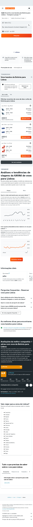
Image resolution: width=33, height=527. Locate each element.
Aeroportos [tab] (6, 471)
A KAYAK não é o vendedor (9, 513)
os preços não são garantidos (8, 509)
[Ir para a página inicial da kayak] (10, 8)
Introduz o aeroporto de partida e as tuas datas (14, 327)
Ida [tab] (11, 94)
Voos (14, 497)
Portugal (19, 497)
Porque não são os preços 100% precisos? (13, 519)
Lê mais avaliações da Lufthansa (8, 393)
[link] (16, 259)
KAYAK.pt (9, 497)
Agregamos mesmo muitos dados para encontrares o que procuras (12, 516)
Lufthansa (11, 373)
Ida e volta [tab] (5, 94)
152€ (2, 13)
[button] (2, 8)
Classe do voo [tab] (15, 471)
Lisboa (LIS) (7, 482)
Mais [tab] (24, 190)
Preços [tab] (8, 190)
